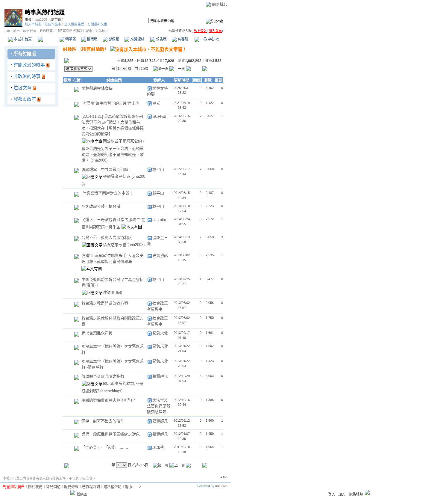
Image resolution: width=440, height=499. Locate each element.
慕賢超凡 (160, 376)
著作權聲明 (91, 487)
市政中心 (209, 39)
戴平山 (158, 169)
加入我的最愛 (74, 24)
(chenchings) (111, 391)
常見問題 (53, 487)
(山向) (117, 292)
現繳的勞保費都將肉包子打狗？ (108, 400)
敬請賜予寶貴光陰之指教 (102, 376)
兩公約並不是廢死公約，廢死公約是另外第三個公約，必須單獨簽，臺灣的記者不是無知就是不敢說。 (113, 150)
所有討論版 (24, 53)
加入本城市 (33, 24)
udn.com (221, 486)
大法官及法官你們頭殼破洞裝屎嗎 (158, 406)
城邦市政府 (24, 99)
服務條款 (71, 487)
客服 (128, 487)
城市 (16, 31)
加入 (341, 494)
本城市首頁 (22, 39)
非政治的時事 (26, 76)
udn (7, 31)
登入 (331, 494)
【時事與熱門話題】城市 (74, 31)
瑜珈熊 (158, 447)
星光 (156, 103)
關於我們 (35, 487)
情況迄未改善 (115, 244)
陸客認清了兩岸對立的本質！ (107, 193)
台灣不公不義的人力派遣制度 (106, 237)
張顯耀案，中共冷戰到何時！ (106, 169)
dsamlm (159, 219)
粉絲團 (82, 494)
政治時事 (46, 31)
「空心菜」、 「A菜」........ (104, 447)
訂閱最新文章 (97, 24)
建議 (107, 292)
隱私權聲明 (113, 487)
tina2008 (41, 19)
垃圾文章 (22, 87)
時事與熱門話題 (45, 12)
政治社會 (29, 31)
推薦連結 (137, 39)
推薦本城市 (53, 24)
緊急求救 (160, 333)
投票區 (92, 39)
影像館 (113, 39)
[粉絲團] (72, 492)
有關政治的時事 (29, 64)
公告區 (161, 39)
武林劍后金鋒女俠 (97, 88)
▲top (223, 477)
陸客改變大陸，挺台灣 (100, 206)
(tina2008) (98, 160)
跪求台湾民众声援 (97, 333)
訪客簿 (182, 39)
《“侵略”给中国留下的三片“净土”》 (111, 103)
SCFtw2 (159, 116)
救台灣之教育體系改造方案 (104, 303)
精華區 (70, 39)
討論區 (48, 39)
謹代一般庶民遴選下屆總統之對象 (110, 434)
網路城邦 (219, 4)
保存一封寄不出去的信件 (102, 421)
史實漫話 (160, 255)
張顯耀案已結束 (117, 176)
